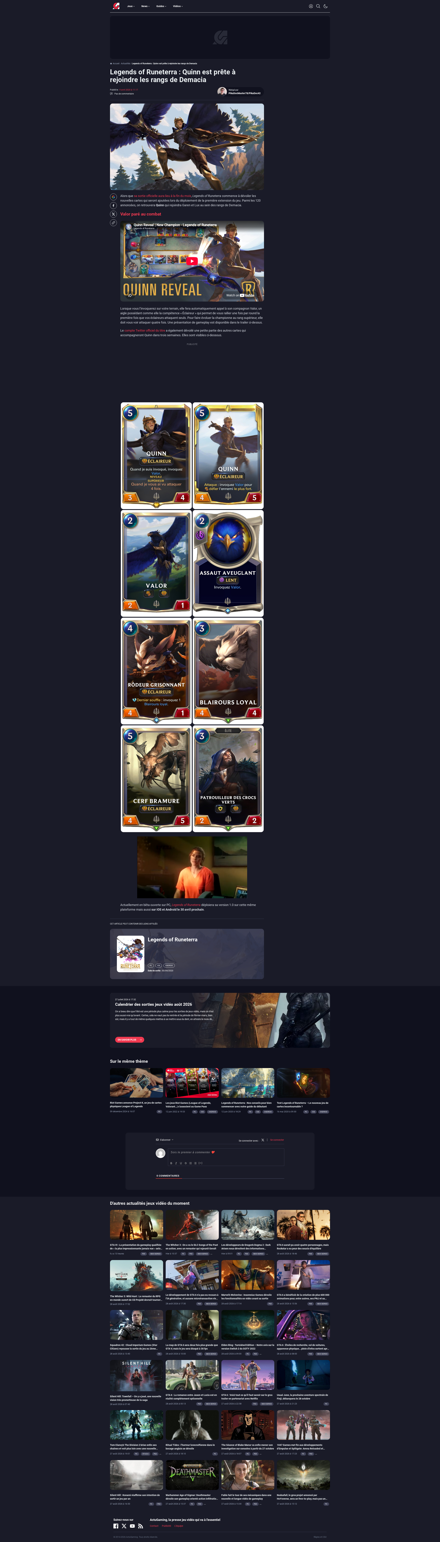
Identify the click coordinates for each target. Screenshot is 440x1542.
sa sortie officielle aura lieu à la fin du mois (162, 196)
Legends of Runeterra (172, 940)
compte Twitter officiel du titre (144, 330)
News (144, 6)
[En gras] (171, 1163)
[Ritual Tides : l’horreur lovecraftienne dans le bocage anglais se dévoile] (192, 1424)
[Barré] (185, 1163)
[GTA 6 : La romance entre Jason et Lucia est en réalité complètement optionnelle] (192, 1374)
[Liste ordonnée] (190, 1163)
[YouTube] (132, 1526)
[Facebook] (115, 1526)
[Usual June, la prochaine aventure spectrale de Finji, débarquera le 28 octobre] (303, 1374)
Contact (154, 1525)
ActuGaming (116, 6)
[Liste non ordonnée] (195, 1163)
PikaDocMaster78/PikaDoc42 (245, 93)
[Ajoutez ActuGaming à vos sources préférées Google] (113, 197)
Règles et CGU (320, 1537)
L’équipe (178, 1525)
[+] (200, 1163)
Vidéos (177, 6)
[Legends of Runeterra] (130, 953)
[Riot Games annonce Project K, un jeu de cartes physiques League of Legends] (136, 1082)
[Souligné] (181, 1163)
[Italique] (176, 1163)
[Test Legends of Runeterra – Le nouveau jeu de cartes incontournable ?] (303, 1082)
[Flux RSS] (140, 1526)
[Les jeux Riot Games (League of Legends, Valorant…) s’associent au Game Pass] (192, 1082)
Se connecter (277, 1139)
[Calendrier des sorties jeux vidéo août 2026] (220, 1020)
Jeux (130, 6)
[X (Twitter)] (124, 1526)
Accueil (116, 63)
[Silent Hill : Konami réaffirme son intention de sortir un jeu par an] (136, 1474)
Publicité (166, 1525)
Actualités (125, 63)
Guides (160, 6)
